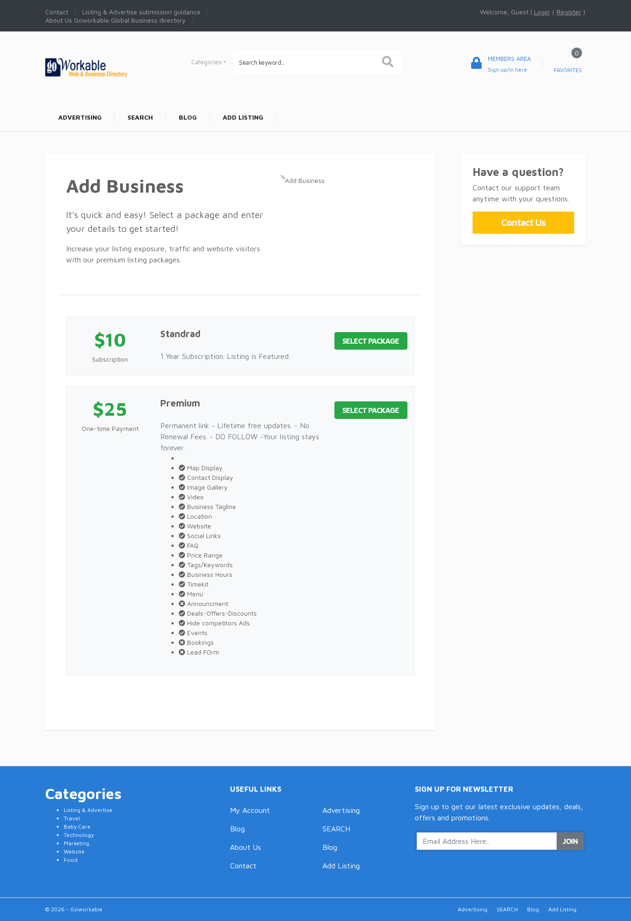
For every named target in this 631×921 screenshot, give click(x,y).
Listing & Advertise (88, 809)
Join (570, 841)
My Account (250, 810)
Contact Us (523, 222)
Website (74, 851)
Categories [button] (206, 62)
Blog (237, 828)
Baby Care (77, 826)
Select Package (370, 341)
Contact (243, 865)
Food (71, 859)
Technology (79, 834)
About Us (245, 847)
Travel (72, 818)
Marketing (76, 843)
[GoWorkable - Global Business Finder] (107, 67)
